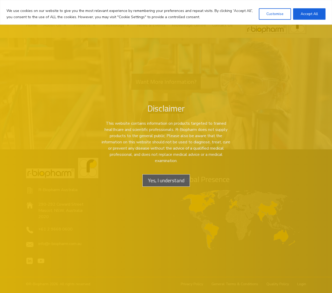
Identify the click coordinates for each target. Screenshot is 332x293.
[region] (166, 12)
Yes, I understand (166, 180)
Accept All (309, 13)
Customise (274, 13)
